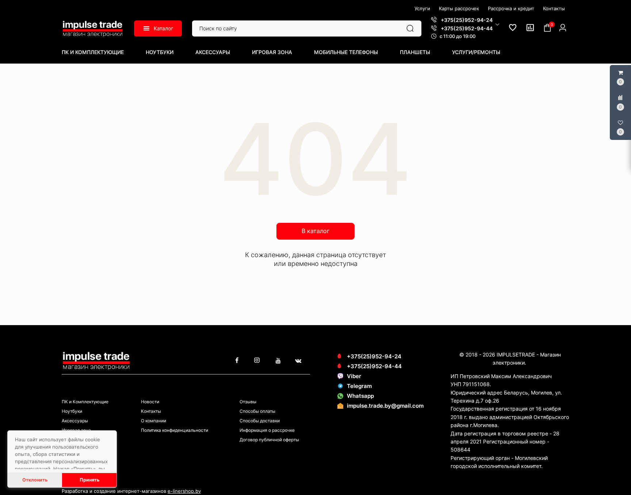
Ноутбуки (159, 52)
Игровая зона (272, 52)
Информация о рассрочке (267, 430)
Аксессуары (212, 52)
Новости (150, 401)
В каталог (315, 231)
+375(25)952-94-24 (374, 356)
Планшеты (415, 52)
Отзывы (248, 401)
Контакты (151, 411)
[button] (465, 24)
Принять (89, 480)
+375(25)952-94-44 (374, 366)
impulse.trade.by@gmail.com (385, 405)
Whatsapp (360, 395)
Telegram (359, 385)
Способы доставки (260, 420)
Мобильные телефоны (346, 52)
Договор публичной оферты (269, 439)
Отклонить (34, 480)
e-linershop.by (184, 491)
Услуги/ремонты (476, 52)
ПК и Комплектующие (93, 52)
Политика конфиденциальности (174, 430)
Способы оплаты (257, 411)
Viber (354, 376)
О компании (153, 420)
